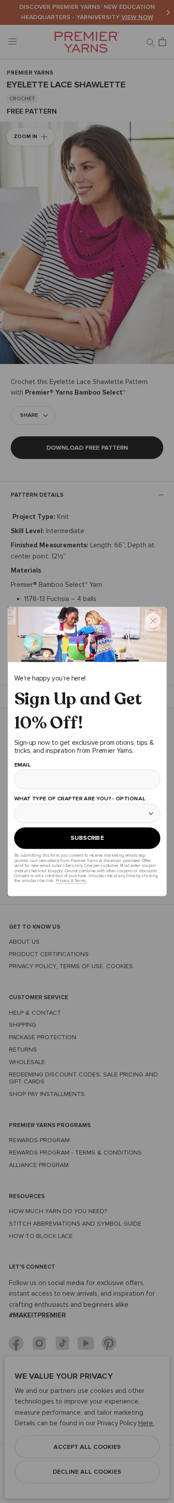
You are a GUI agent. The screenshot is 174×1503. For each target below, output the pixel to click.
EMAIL (22, 765)
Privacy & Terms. (70, 880)
